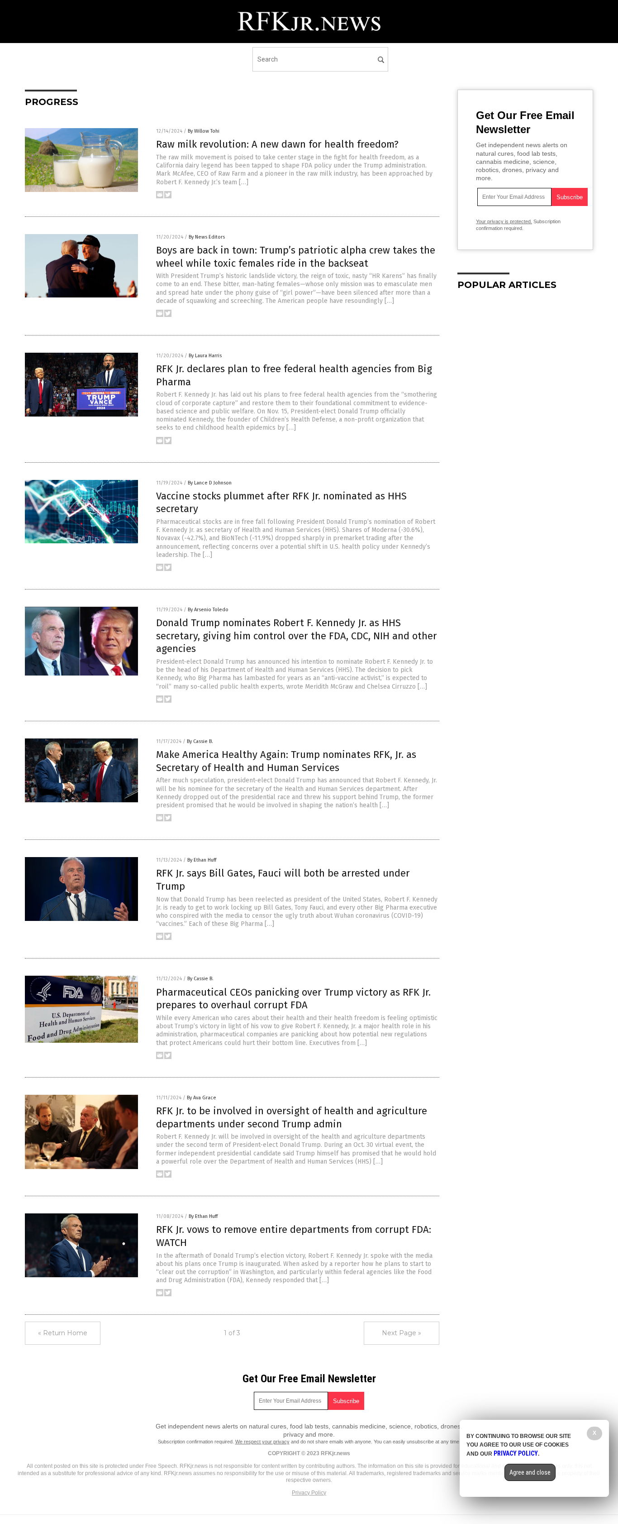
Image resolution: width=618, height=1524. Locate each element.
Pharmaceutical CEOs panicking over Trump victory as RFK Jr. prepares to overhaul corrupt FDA (293, 998)
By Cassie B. (200, 741)
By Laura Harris (205, 356)
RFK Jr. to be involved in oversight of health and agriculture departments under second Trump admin (291, 1117)
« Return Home (62, 1333)
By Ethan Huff (201, 860)
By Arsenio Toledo (208, 610)
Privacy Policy (309, 1493)
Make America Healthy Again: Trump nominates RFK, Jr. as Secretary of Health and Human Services (286, 761)
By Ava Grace (201, 1098)
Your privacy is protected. (504, 221)
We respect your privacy (262, 1441)
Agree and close (530, 1472)
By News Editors (207, 237)
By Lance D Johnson (210, 483)
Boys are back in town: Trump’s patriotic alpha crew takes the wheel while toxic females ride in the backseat (295, 256)
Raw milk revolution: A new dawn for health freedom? (277, 144)
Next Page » (401, 1333)
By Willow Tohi (203, 131)
